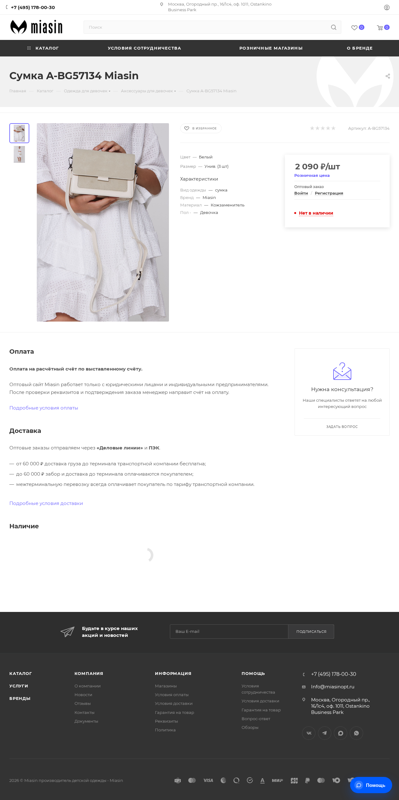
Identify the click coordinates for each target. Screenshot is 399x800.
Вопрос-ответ (256, 718)
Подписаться (311, 631)
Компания (89, 673)
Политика (165, 729)
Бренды (20, 698)
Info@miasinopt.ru (332, 687)
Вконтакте (308, 733)
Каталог (20, 673)
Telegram (324, 733)
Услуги (18, 685)
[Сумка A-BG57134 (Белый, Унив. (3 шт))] (103, 222)
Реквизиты (166, 721)
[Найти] (333, 27)
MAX (340, 733)
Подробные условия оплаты (43, 408)
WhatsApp (356, 733)
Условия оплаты (172, 694)
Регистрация (329, 193)
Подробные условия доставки (46, 503)
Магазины (166, 685)
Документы (86, 721)
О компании (88, 685)
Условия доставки (174, 703)
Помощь (253, 673)
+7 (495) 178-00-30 (33, 7)
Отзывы (83, 703)
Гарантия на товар (174, 712)
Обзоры (250, 727)
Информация (173, 673)
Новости (83, 694)
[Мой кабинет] (387, 8)
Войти (301, 193)
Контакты (84, 712)
